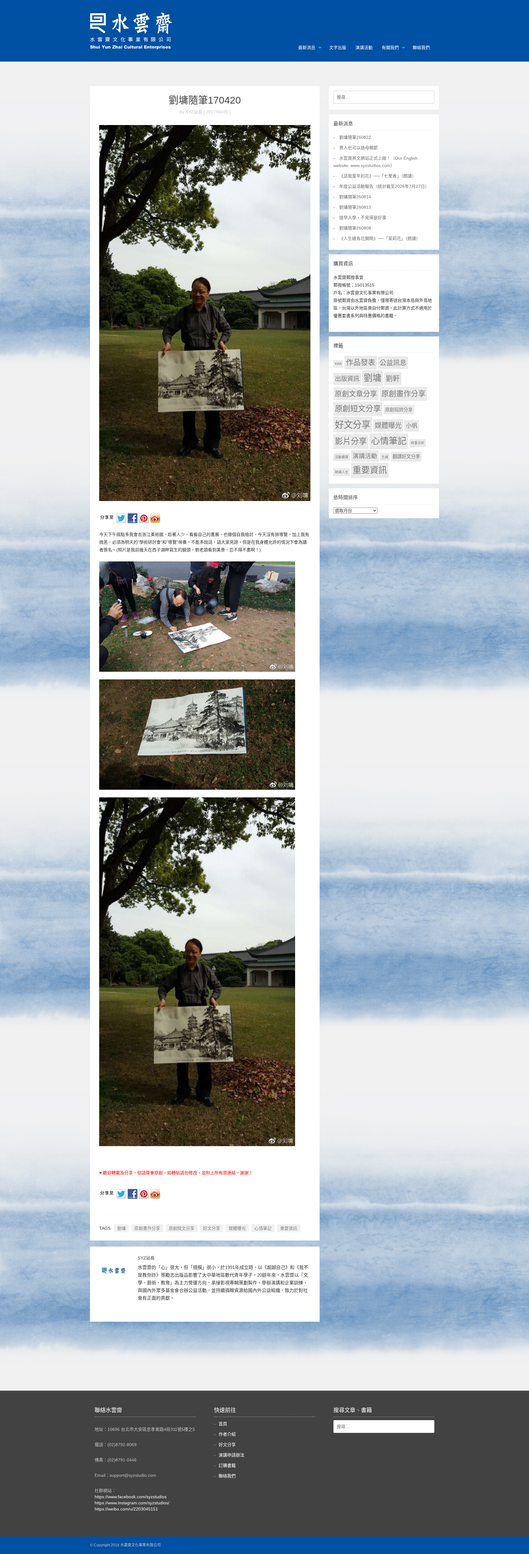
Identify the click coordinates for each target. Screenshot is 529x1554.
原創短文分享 (181, 1228)
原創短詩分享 (399, 409)
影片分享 (351, 441)
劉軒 (393, 378)
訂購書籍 (227, 1465)
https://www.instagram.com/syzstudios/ (132, 1502)
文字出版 (337, 47)
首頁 (223, 1423)
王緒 (384, 457)
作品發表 (360, 362)
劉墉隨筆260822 (355, 137)
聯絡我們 (421, 47)
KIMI (338, 364)
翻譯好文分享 (406, 456)
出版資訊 (347, 378)
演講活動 (364, 47)
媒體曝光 (237, 1228)
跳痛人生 (341, 472)
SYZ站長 (146, 1258)
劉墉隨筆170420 (205, 100)
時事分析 (417, 443)
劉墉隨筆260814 (355, 196)
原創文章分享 (356, 394)
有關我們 (390, 47)
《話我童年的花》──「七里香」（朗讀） (377, 175)
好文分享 (211, 1228)
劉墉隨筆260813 (355, 207)
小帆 (412, 426)
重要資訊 (288, 1228)
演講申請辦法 (231, 1455)
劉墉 (121, 1228)
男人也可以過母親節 (358, 147)
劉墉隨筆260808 (355, 228)
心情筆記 (263, 1228)
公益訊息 (393, 363)
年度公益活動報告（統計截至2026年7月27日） (384, 186)
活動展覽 (341, 457)
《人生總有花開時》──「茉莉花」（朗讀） (379, 238)
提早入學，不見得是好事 (362, 217)
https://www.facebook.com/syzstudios (131, 1496)
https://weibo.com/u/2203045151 (126, 1509)
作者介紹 (227, 1434)
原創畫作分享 (147, 1228)
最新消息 (306, 47)
